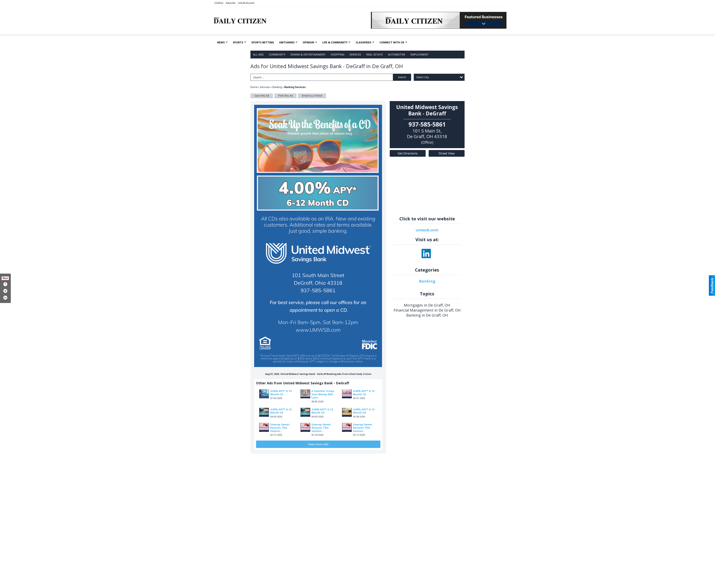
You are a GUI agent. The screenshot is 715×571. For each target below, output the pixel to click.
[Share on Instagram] (5, 297)
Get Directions (408, 153)
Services (355, 54)
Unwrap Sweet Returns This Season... (280, 428)
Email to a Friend (312, 95)
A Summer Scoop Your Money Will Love (323, 394)
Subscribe (231, 2)
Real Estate (374, 54)
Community (277, 54)
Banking (277, 87)
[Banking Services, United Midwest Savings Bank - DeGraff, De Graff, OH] (318, 236)
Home (254, 87)
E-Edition (218, 2)
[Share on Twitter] (5, 291)
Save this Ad (261, 95)
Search (402, 77)
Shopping (337, 54)
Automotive (396, 54)
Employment (419, 54)
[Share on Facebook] (5, 284)
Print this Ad (285, 95)
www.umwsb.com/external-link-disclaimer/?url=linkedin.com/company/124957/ (426, 253)
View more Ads (318, 444)
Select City (422, 77)
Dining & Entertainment (308, 54)
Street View (447, 153)
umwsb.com (427, 230)
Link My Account (246, 2)
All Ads (258, 54)
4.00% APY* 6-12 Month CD (281, 392)
